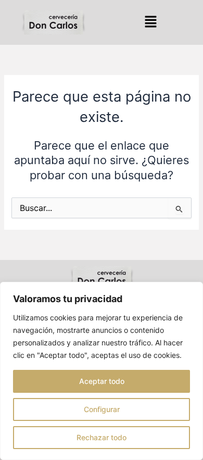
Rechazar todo (101, 437)
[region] (101, 371)
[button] (150, 22)
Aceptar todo (101, 381)
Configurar (102, 409)
